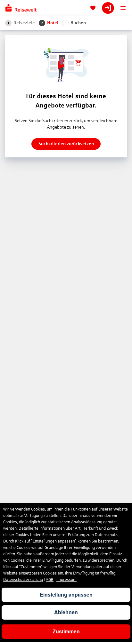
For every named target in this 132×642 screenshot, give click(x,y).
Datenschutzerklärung (23, 579)
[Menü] (123, 8)
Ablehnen (66, 612)
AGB (50, 579)
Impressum (66, 579)
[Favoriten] (93, 8)
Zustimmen (66, 631)
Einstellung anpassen (66, 594)
